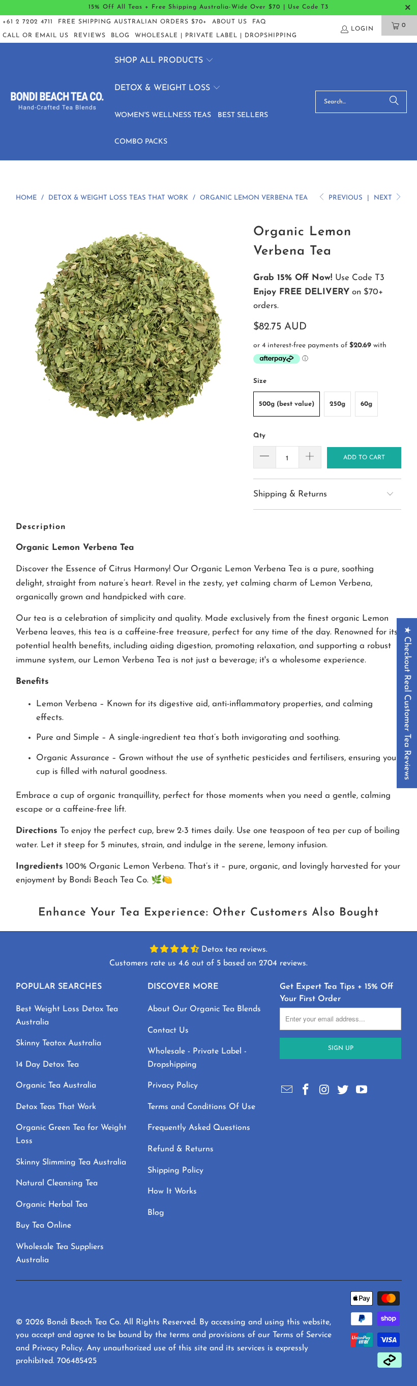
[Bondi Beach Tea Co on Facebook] (306, 1091)
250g (337, 404)
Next (384, 198)
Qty (259, 435)
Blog (120, 36)
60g (366, 404)
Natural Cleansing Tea (57, 1183)
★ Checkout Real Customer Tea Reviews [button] (407, 703)
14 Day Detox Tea (47, 1065)
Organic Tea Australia (56, 1086)
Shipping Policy (175, 1171)
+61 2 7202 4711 (28, 22)
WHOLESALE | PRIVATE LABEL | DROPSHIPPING (216, 36)
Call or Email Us (36, 36)
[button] (164, 61)
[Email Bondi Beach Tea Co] (287, 1091)
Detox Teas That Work (56, 1107)
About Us (229, 22)
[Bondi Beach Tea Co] (57, 101)
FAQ (259, 22)
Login (362, 29)
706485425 (77, 1361)
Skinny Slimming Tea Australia (71, 1162)
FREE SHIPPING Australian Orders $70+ (132, 22)
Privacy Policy (172, 1086)
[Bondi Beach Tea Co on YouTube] (362, 1091)
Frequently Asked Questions (198, 1128)
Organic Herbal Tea (51, 1205)
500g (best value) (286, 404)
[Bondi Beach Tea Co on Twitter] (343, 1091)
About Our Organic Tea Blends (204, 1009)
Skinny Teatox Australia (58, 1043)
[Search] (394, 102)
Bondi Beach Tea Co (83, 1322)
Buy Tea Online (43, 1226)
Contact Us (168, 1031)
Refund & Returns (180, 1149)
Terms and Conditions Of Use (201, 1107)
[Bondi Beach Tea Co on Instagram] (324, 1091)
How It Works (172, 1191)
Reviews (90, 36)
